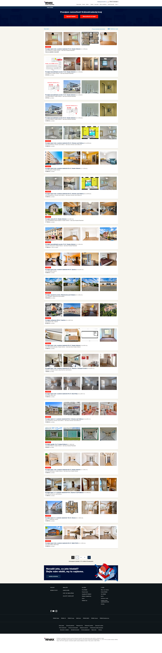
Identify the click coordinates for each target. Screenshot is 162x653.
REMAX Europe (71, 618)
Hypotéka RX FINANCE (86, 594)
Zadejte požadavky (53, 576)
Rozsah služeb (85, 592)
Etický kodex (61, 625)
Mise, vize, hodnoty (105, 589)
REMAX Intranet (94, 618)
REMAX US (63, 618)
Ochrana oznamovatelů (73, 627)
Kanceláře (96, 4)
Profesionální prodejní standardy (96, 627)
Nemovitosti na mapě (89, 16)
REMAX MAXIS (86, 618)
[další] (89, 557)
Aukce (83, 598)
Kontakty (102, 604)
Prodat (83, 4)
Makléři (92, 4)
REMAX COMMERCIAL (86, 596)
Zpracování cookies (99, 625)
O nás (116, 4)
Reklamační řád (79, 625)
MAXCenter (78, 618)
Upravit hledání (71, 16)
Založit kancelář (111, 4)
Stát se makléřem (103, 4)
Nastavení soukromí (84, 627)
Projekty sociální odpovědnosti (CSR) (105, 601)
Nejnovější (46, 29)
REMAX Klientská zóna (104, 618)
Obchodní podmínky (70, 625)
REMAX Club (84, 600)
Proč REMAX (84, 589)
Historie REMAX (104, 592)
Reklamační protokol (89, 625)
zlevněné (98, 29)
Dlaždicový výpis (114, 29)
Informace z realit (104, 598)
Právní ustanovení (62, 627)
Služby (87, 4)
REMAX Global (56, 618)
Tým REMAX (103, 594)
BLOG (102, 596)
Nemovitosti (79, 4)
